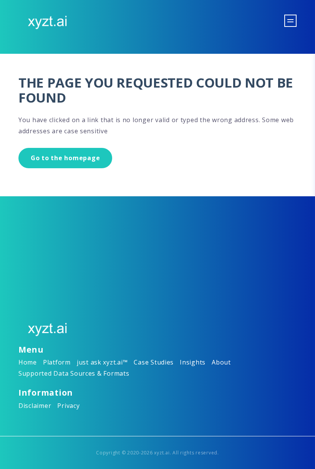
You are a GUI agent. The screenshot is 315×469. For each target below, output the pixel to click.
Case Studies (154, 362)
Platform (57, 362)
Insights (193, 362)
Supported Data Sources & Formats (73, 373)
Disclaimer (34, 405)
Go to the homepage (65, 158)
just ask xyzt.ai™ (102, 362)
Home (27, 362)
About (221, 362)
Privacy (68, 405)
